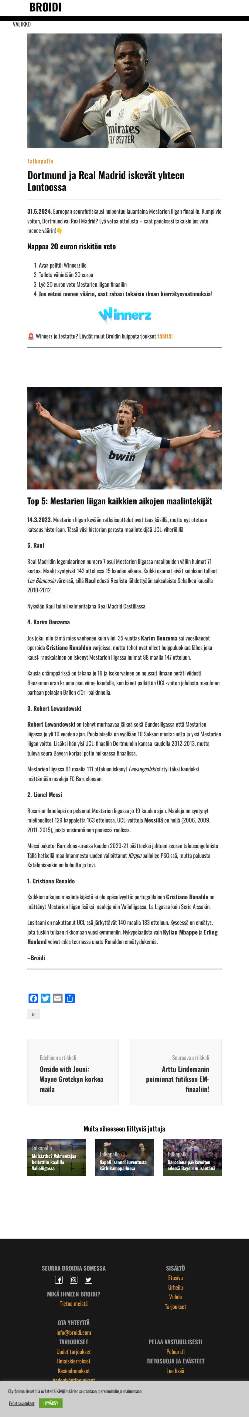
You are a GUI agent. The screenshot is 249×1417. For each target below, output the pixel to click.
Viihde (175, 1296)
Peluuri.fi (175, 1351)
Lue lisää (175, 1370)
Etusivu (175, 1277)
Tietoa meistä (74, 1303)
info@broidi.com (73, 1332)
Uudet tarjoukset (73, 1351)
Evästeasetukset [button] (22, 1403)
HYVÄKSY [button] (50, 1403)
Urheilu (175, 1287)
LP (33, 1014)
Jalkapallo (40, 160)
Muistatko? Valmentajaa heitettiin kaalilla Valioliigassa (54, 1161)
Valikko (22, 23)
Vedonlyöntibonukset (74, 1380)
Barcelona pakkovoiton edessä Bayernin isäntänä (191, 1165)
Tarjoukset (175, 1306)
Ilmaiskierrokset (73, 1360)
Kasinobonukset (74, 1370)
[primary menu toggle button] (9, 8)
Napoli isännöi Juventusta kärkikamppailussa (123, 1165)
